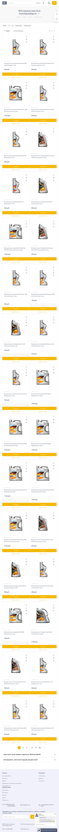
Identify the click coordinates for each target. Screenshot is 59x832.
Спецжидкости (6, 785)
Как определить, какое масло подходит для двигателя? (21, 759)
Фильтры (4, 778)
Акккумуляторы (6, 776)
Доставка (5, 792)
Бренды (41, 778)
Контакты (41, 780)
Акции (4, 797)
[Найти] (43, 3)
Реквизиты (5, 800)
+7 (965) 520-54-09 (49, 3)
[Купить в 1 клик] (26, 39)
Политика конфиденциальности (29, 824)
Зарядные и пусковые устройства (11, 783)
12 (32, 747)
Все (40, 747)
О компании (42, 776)
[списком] (52, 31)
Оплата (4, 795)
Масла (4, 780)
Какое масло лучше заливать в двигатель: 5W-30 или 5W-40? (22, 754)
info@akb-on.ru (27, 805)
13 (35, 747)
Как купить (5, 790)
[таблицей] (54, 31)
